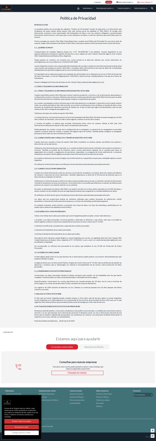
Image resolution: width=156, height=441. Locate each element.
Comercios (43, 397)
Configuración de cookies (21, 433)
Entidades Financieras (47, 394)
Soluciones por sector (104, 8)
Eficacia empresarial (77, 400)
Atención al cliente (76, 394)
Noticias (99, 406)
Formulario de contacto (77, 373)
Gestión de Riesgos (77, 397)
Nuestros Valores (102, 397)
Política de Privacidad (45, 426)
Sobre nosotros (140, 8)
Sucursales (100, 403)
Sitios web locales (124, 2)
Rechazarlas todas (21, 427)
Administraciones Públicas (48, 400)
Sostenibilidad (75, 403)
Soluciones (87, 8)
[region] (21, 417)
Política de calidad (103, 400)
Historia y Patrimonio (104, 394)
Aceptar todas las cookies (21, 421)
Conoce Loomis (123, 8)
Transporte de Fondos (13, 394)
